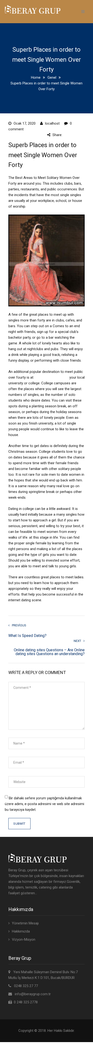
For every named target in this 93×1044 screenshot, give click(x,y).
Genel (51, 77)
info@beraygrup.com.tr (33, 994)
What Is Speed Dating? (27, 635)
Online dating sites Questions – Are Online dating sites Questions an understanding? (49, 652)
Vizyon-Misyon (23, 939)
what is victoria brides (51, 377)
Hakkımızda (21, 931)
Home (36, 77)
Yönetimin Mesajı (25, 923)
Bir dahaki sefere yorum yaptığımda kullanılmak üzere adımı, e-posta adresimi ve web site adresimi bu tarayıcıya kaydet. (44, 804)
